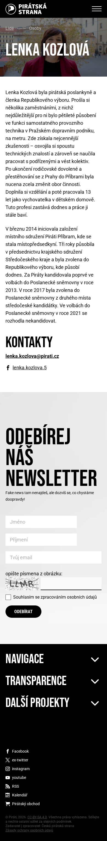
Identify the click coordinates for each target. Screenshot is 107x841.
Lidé (9, 28)
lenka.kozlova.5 (30, 367)
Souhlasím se (55, 597)
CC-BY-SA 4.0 (37, 817)
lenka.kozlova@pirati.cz (32, 356)
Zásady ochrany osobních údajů (29, 830)
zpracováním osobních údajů (69, 597)
